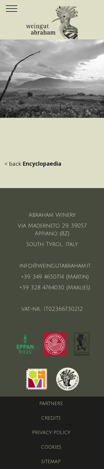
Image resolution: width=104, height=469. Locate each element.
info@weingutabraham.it (55, 266)
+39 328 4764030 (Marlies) (54, 288)
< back (32, 163)
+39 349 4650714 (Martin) (55, 277)
